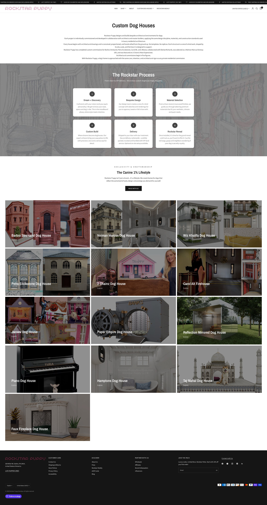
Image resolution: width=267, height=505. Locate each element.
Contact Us (52, 462)
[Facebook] (224, 463)
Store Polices (52, 468)
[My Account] (253, 8)
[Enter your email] (216, 470)
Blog (93, 474)
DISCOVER (95, 458)
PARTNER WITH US (142, 458)
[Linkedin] (243, 463)
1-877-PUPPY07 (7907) (12, 471)
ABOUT (131, 8)
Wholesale (138, 462)
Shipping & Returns (54, 465)
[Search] (257, 8)
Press (93, 465)
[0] (260, 8)
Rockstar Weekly (163, 8)
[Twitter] (229, 463)
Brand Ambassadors (141, 468)
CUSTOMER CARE (54, 458)
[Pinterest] (238, 463)
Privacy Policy (53, 471)
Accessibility (52, 474)
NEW (116, 8)
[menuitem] (116, 8)
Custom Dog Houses (144, 8)
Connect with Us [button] (227, 458)
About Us (95, 462)
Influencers (138, 471)
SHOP (123, 8)
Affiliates (138, 465)
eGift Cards (95, 471)
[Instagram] (233, 463)
